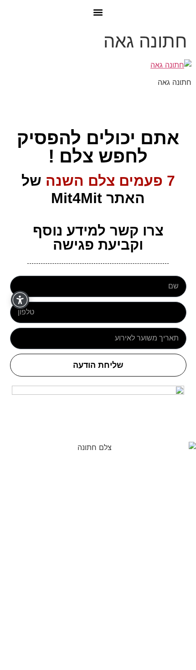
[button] (98, 12)
